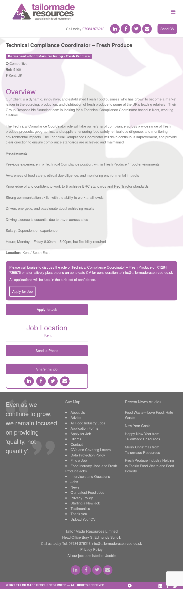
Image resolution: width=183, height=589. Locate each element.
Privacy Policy (82, 497)
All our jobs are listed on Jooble (91, 555)
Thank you (79, 513)
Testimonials (80, 508)
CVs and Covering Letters (91, 449)
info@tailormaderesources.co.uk (147, 272)
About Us (78, 412)
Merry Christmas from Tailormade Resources (142, 449)
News (75, 486)
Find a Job (79, 460)
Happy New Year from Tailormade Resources (142, 436)
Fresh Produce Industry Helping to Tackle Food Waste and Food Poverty (149, 465)
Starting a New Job (85, 502)
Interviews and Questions (90, 476)
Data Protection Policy (88, 454)
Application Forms (85, 428)
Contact (77, 444)
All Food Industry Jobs (88, 422)
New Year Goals (137, 425)
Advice (76, 417)
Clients (76, 438)
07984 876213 (93, 28)
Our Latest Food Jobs (87, 492)
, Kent (46, 334)
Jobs (74, 481)
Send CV (167, 28)
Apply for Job (22, 291)
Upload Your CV (83, 519)
